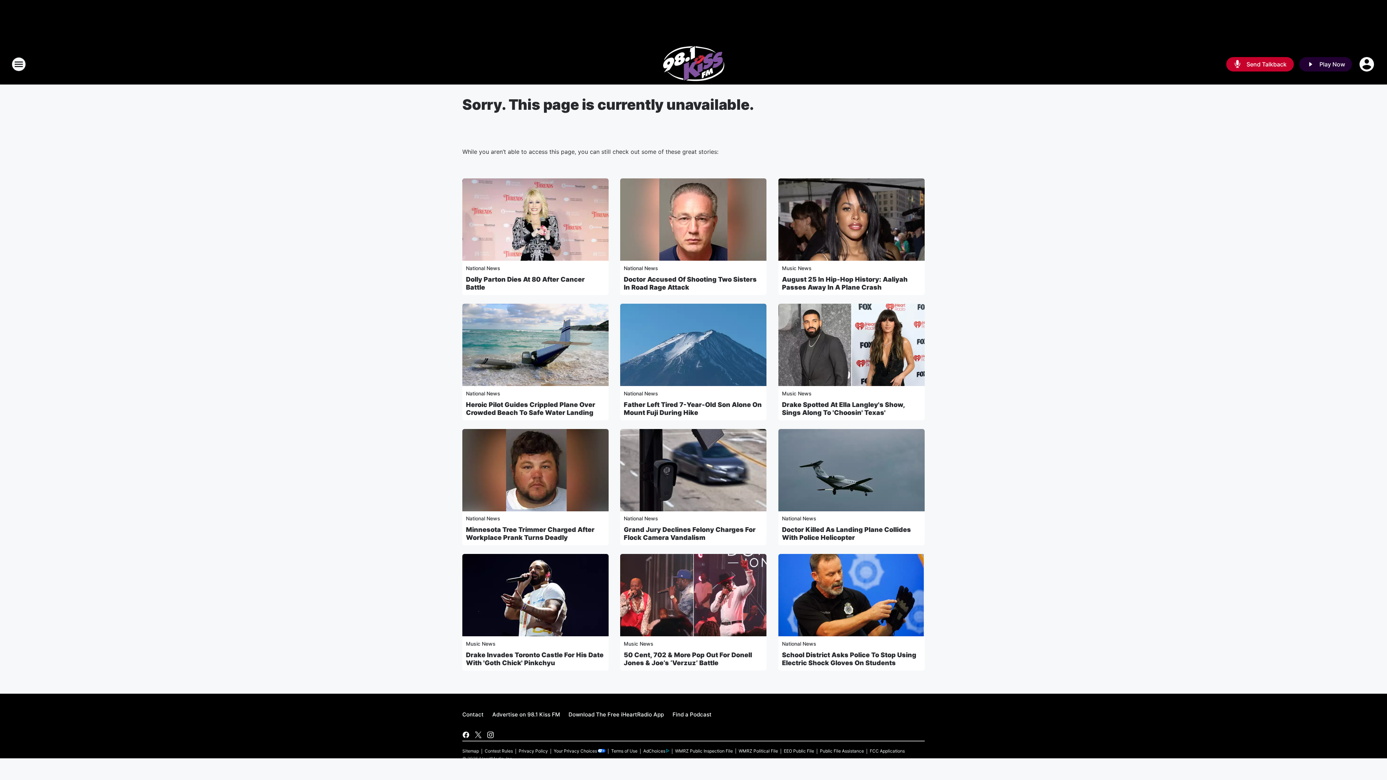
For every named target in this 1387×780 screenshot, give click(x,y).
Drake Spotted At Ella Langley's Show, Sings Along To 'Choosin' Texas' (843, 408)
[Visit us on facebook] (466, 735)
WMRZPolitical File (758, 751)
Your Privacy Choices (575, 751)
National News (483, 268)
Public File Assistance (842, 751)
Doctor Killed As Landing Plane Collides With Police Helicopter (846, 533)
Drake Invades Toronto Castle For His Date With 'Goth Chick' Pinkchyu (535, 659)
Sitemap (470, 751)
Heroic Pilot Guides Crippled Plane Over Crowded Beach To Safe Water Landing (530, 408)
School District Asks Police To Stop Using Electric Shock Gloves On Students (849, 659)
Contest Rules (499, 751)
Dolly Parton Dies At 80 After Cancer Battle (525, 283)
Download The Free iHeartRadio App (616, 714)
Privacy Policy (533, 751)
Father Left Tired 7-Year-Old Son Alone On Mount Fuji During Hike (693, 408)
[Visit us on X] (478, 735)
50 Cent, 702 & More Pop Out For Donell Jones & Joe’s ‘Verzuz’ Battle (688, 659)
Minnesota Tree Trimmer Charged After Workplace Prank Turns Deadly (530, 533)
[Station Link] (693, 64)
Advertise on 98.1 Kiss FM (526, 714)
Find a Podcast (692, 714)
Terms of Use (624, 751)
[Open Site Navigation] (19, 64)
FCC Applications (887, 751)
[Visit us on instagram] (490, 735)
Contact (473, 714)
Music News (797, 268)
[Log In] (1367, 64)
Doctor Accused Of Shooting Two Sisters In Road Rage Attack (690, 283)
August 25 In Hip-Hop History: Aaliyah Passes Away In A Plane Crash (845, 283)
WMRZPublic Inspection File (704, 751)
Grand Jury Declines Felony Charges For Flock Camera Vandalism (690, 533)
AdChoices (654, 751)
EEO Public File (799, 751)
